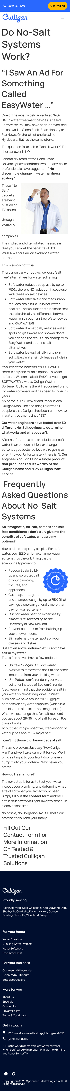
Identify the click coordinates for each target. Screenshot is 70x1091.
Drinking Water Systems (17, 944)
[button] (62, 18)
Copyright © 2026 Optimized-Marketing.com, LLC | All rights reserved (35, 1082)
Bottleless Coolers (14, 979)
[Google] (13, 1073)
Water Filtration (12, 939)
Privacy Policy (11, 1011)
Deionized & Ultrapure (16, 975)
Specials (8, 1001)
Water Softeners (13, 948)
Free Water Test (12, 953)
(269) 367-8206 (16, 5)
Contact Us (9, 1006)
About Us (8, 997)
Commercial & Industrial (17, 970)
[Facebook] (6, 1073)
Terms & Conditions (15, 1015)
